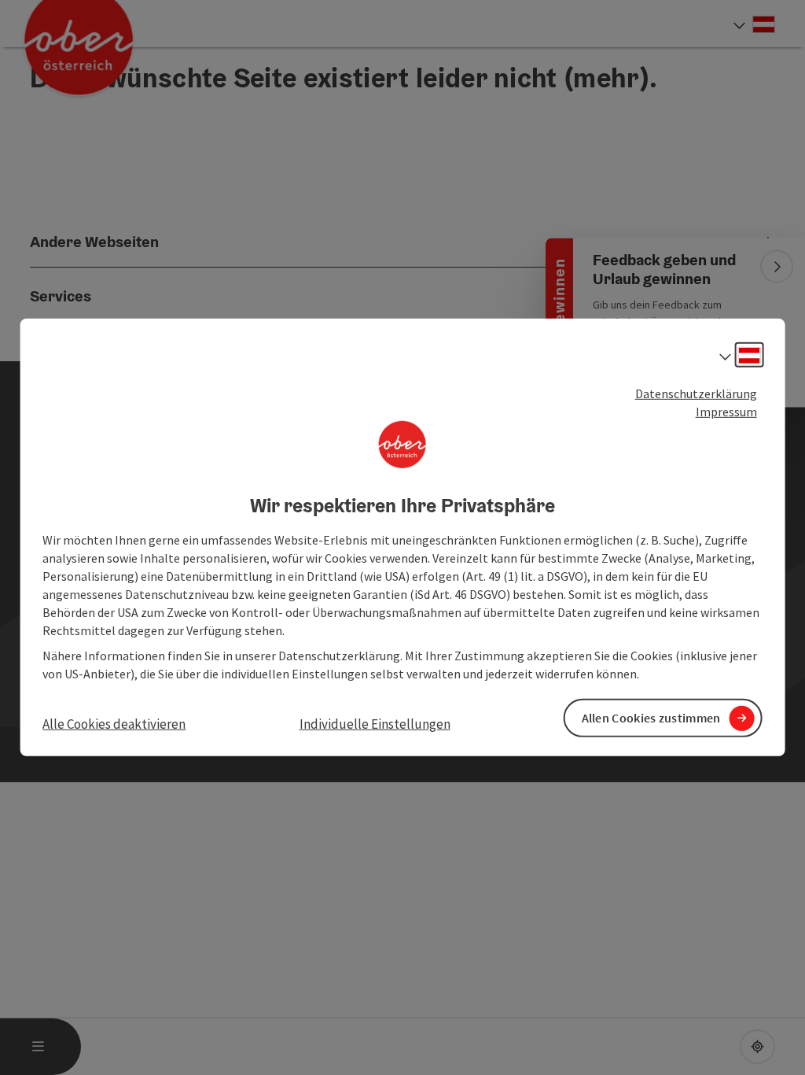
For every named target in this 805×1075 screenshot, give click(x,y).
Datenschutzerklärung (696, 393)
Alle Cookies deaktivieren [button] (114, 724)
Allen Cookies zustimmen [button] (651, 718)
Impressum (726, 411)
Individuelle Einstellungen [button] (375, 724)
